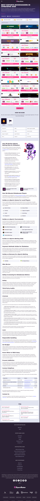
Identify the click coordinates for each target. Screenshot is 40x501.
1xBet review (29, 36)
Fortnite (19, 437)
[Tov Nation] (11, 492)
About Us (20, 463)
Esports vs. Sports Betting (20, 452)
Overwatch (20, 435)
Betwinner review (10, 36)
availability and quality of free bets (14, 176)
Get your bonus (10, 35)
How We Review (20, 466)
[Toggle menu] (2, 1)
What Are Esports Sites (20, 449)
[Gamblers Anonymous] (17, 492)
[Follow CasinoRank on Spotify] (23, 480)
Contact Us (20, 464)
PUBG (20, 439)
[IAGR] (31, 492)
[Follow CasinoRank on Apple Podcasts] (26, 480)
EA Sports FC (20, 442)
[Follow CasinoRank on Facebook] (14, 480)
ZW (19, 483)
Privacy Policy (19, 470)
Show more (19, 108)
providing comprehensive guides (20, 195)
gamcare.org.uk (26, 385)
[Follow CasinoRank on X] (19, 480)
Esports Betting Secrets (20, 456)
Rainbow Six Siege (19, 441)
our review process (5, 149)
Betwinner (20, 427)
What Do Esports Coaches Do (19, 454)
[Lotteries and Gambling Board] (5, 492)
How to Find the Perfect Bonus (19, 451)
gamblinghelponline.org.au (28, 387)
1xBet (20, 429)
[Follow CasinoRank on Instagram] (16, 480)
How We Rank (19, 468)
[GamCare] (24, 492)
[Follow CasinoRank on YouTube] (21, 480)
